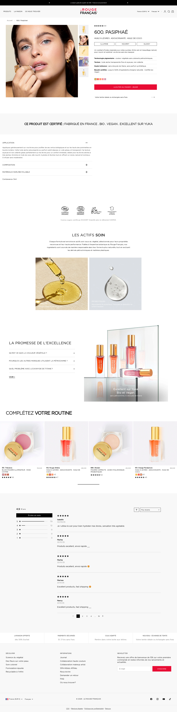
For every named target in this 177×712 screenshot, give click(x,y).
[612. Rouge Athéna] (98, 79)
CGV (67, 708)
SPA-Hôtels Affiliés (68, 668)
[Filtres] (136, 510)
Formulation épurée (15, 668)
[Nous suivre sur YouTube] (164, 699)
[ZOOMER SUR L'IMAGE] (72, 90)
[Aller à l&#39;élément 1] (83, 30)
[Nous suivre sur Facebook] (151, 699)
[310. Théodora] (3, 475)
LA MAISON (18, 11)
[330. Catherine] (8, 475)
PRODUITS (7, 11)
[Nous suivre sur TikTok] (170, 699)
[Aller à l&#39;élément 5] (83, 72)
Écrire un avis (34, 515)
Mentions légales (77, 708)
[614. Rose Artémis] (103, 79)
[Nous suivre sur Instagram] (157, 699)
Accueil (9, 20)
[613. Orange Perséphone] (100, 79)
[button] (99, 26)
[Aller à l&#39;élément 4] (83, 61)
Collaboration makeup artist (72, 665)
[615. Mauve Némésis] (105, 79)
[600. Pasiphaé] (95, 79)
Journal (63, 657)
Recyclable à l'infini (14, 672)
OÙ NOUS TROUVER (32, 11)
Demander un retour (69, 675)
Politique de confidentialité (94, 708)
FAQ (62, 679)
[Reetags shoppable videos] (136, 169)
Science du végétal (14, 657)
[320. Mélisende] (6, 475)
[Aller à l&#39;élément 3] (83, 51)
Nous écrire (65, 672)
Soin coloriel (11, 665)
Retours (108, 708)
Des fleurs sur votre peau (17, 661)
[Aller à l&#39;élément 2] (83, 40)
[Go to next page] (103, 616)
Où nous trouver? (68, 682)
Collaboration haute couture (73, 661)
